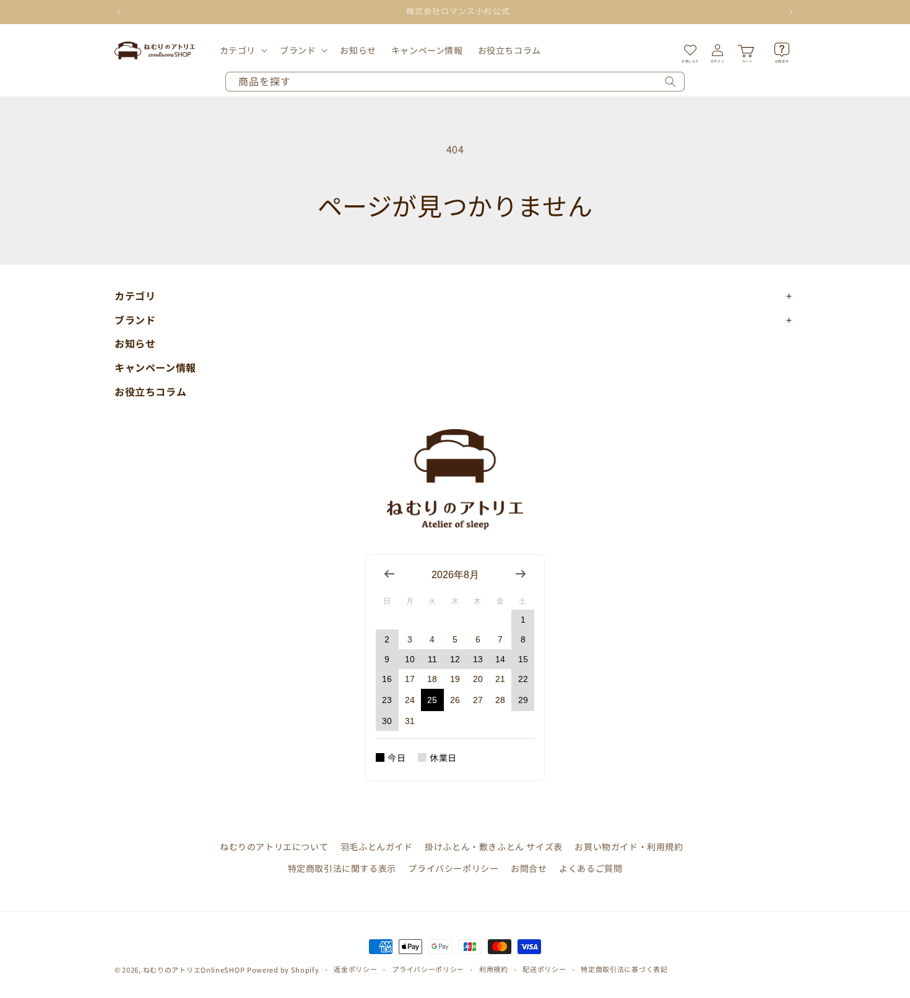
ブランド (298, 50)
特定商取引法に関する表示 (342, 868)
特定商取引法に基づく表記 (624, 969)
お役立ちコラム (150, 391)
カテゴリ (238, 50)
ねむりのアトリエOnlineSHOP (194, 970)
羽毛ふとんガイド (376, 846)
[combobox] (455, 81)
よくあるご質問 (590, 868)
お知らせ (135, 343)
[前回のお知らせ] (118, 11)
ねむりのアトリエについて (274, 846)
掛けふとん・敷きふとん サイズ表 (494, 846)
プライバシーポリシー (453, 868)
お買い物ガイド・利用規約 (628, 846)
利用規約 (493, 969)
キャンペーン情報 (155, 367)
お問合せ (529, 868)
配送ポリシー (544, 969)
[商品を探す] (670, 81)
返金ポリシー (355, 969)
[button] (242, 50)
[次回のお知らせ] (791, 11)
